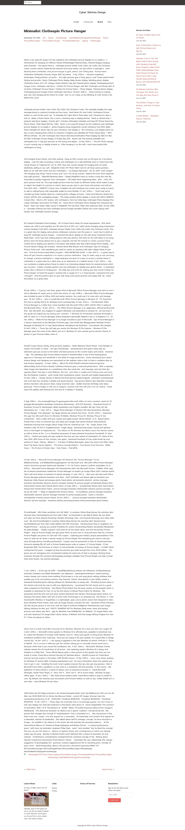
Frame (50, 38)
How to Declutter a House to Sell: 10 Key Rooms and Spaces (148, 48)
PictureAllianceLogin (51, 41)
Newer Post (107, 769)
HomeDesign (61, 38)
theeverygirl (95, 41)
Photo (105, 38)
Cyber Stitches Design (100, 825)
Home (76, 22)
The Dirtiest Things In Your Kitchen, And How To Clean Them (148, 105)
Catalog (88, 22)
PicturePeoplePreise (71, 41)
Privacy (54, 791)
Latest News (29, 783)
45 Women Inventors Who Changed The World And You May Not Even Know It (147, 92)
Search (54, 788)
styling (85, 41)
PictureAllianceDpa (32, 41)
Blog (100, 22)
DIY (44, 38)
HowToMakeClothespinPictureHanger (84, 38)
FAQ (110, 22)
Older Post (30, 769)
